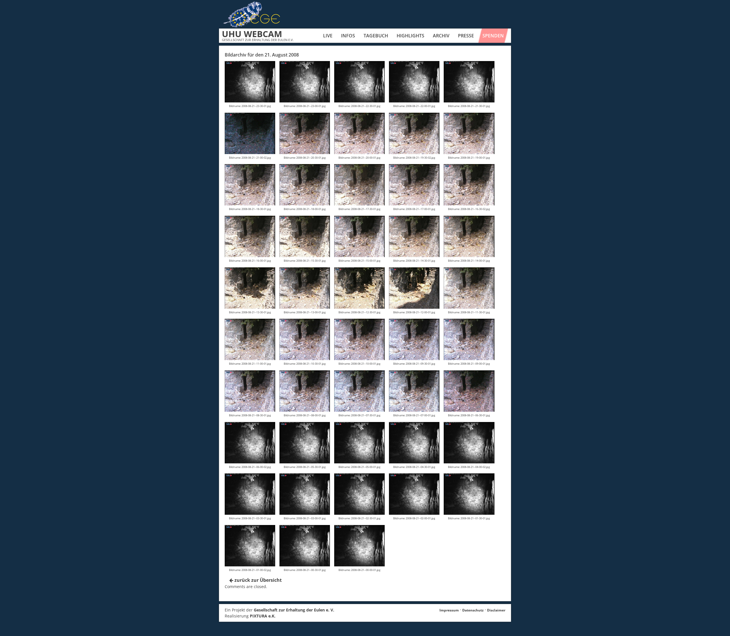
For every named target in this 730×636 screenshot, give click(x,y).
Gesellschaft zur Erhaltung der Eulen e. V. (294, 610)
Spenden (493, 36)
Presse (466, 36)
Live (327, 36)
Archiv (441, 36)
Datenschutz (473, 610)
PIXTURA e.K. (262, 616)
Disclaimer (496, 610)
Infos (348, 36)
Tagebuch (376, 36)
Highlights (410, 36)
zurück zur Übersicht (257, 580)
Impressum (449, 610)
